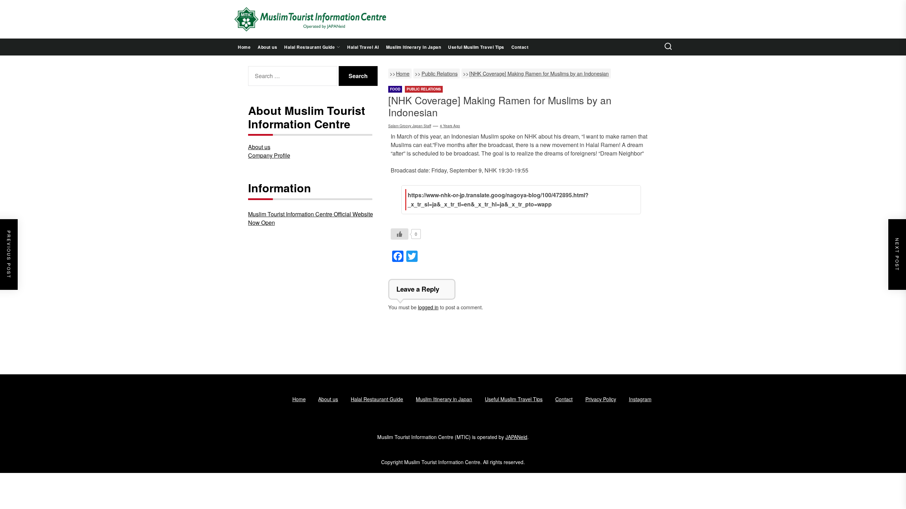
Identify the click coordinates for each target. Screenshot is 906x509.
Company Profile (269, 155)
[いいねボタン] (399, 234)
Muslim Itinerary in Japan (413, 47)
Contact (520, 47)
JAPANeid (516, 436)
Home (244, 47)
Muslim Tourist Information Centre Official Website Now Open (310, 218)
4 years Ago (450, 125)
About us (267, 47)
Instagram (640, 399)
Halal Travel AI (363, 47)
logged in (428, 307)
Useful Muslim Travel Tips (476, 47)
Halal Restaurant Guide (309, 47)
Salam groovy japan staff (409, 125)
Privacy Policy (600, 399)
